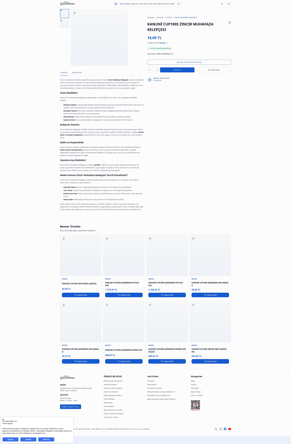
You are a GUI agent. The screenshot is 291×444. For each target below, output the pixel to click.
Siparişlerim (152, 384)
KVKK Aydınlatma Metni (113, 395)
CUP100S (168, 17)
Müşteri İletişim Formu (70, 407)
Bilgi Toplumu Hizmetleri (113, 410)
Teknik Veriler (77, 72)
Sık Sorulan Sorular (111, 417)
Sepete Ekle (215, 70)
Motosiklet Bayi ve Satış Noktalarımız (161, 392)
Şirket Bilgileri (109, 406)
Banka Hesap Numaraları (113, 381)
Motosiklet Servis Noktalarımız (158, 395)
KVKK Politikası (109, 399)
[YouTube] (229, 429)
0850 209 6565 (65, 398)
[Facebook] (225, 429)
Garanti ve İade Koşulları (113, 388)
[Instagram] (220, 429)
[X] (216, 429)
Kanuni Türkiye (196, 395)
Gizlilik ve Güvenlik (111, 392)
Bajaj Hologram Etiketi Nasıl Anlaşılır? (161, 399)
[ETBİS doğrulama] (211, 405)
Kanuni (193, 384)
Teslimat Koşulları (110, 384)
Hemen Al (177, 70)
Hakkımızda (108, 403)
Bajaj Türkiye (196, 392)
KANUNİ (160, 17)
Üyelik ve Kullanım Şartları (114, 414)
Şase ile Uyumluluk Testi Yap (190, 62)
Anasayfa (150, 17)
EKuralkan (195, 388)
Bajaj (193, 381)
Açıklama (63, 72)
